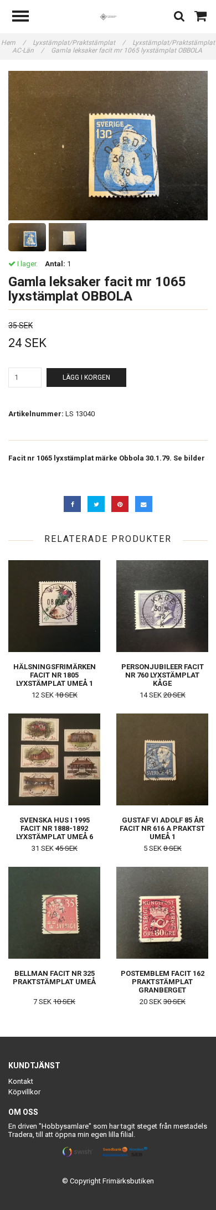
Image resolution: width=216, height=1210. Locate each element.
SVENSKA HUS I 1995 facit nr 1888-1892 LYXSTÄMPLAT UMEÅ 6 (54, 828)
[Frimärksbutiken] (108, 16)
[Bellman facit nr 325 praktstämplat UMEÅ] (54, 912)
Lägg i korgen (86, 377)
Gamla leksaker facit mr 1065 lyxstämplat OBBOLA (127, 50)
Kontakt (20, 1081)
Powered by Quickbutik (108, 1190)
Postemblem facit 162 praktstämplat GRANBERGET (162, 981)
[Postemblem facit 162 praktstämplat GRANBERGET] (162, 912)
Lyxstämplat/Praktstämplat (79, 42)
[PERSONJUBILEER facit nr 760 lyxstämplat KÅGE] (162, 605)
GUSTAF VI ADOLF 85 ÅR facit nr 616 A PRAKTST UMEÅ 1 (162, 828)
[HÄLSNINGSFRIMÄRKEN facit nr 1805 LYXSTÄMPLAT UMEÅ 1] (54, 605)
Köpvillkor (24, 1092)
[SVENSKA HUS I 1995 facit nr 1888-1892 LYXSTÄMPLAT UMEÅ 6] (54, 759)
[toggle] (26, 17)
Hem (13, 42)
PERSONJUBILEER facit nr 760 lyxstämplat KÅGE (162, 675)
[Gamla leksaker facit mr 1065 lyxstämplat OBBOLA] (108, 145)
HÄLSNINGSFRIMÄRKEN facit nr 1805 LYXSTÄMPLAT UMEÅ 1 (54, 675)
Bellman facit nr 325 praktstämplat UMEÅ (54, 977)
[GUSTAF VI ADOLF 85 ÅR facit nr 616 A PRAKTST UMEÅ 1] (162, 759)
